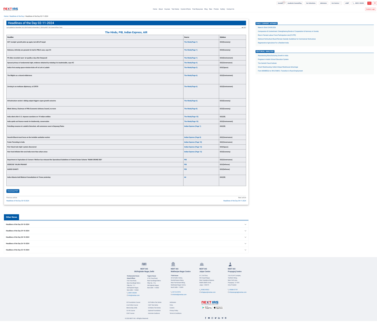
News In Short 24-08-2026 (267, 27)
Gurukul (280, 3)
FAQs (171, 305)
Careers (172, 308)
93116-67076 (176, 292)
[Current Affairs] (10, 9)
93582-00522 (205, 289)
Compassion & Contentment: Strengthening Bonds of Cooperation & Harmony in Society (288, 31)
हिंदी (375, 3)
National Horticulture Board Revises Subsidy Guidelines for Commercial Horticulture (287, 39)
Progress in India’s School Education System (273, 59)
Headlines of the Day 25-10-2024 (17, 250)
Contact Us (230, 9)
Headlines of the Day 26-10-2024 (17, 243)
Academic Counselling (295, 3)
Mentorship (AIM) (131, 308)
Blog (206, 9)
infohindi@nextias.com (179, 294)
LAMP (347, 3)
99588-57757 (233, 289)
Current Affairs (186, 9)
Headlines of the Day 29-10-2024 (17, 231)
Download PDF (13, 191)
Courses (167, 9)
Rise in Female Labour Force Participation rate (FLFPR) (277, 35)
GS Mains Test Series (154, 308)
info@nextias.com (134, 295)
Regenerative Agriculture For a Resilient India (273, 43)
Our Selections (310, 3)
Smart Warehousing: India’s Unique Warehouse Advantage (278, 67)
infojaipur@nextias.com (208, 292)
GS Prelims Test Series (154, 302)
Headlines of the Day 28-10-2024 (17, 237)
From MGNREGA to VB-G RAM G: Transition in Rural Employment (280, 71)
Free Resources (197, 9)
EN (369, 3)
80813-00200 (132, 293)
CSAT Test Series (153, 305)
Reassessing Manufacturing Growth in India (273, 55)
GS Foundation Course (133, 302)
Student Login (370, 9)
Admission (323, 3)
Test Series (175, 9)
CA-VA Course (130, 310)
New (210, 9)
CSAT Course (130, 313)
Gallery (222, 9)
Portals (216, 9)
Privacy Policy (174, 310)
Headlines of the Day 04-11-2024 (234, 201)
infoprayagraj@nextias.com (237, 292)
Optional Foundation (154, 310)
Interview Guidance (154, 313)
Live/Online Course (132, 305)
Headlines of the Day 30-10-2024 (17, 201)
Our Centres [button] (335, 3)
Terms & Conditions (175, 313)
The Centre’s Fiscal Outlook (267, 63)
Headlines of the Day (17, 16)
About (161, 9)
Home (155, 9)
